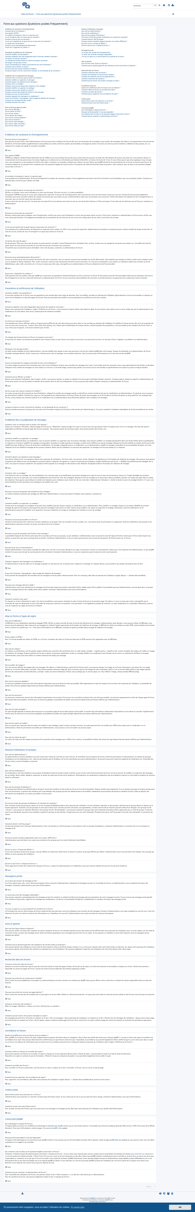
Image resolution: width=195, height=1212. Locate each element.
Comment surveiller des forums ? (92, 92)
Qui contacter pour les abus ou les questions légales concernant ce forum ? (105, 114)
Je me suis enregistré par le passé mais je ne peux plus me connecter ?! (28, 41)
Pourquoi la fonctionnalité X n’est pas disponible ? (97, 112)
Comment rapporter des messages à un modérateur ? (22, 96)
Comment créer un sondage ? (14, 84)
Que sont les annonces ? (13, 119)
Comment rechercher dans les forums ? (94, 72)
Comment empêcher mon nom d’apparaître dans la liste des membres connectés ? (31, 56)
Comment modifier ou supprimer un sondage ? (20, 88)
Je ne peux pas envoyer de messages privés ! (96, 52)
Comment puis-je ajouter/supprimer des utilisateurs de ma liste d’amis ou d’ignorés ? (108, 65)
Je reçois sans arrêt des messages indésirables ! (97, 54)
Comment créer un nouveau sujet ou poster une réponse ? (23, 78)
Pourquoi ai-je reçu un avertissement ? (17, 94)
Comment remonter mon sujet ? (15, 102)
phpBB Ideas (114, 1140)
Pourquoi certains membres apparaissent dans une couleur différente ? (104, 41)
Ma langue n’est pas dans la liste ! (16, 62)
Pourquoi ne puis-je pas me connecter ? (17, 39)
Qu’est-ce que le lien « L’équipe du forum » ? (95, 45)
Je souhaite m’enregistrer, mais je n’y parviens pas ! (22, 35)
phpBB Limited (63, 1126)
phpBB (126, 353)
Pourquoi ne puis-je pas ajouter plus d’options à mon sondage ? (25, 86)
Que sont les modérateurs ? (90, 33)
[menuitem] (164, 5)
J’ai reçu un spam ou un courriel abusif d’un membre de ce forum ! (102, 56)
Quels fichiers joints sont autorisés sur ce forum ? (97, 101)
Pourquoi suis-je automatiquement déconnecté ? (20, 45)
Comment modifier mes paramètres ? (17, 54)
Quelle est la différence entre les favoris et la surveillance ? (100, 88)
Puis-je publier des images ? (14, 115)
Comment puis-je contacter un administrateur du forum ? (99, 116)
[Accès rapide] (173, 14)
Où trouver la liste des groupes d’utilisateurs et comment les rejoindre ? (104, 37)
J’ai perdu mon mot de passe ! (15, 43)
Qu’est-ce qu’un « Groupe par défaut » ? (94, 43)
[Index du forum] (32, 5)
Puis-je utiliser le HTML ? (13, 111)
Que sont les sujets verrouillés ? (15, 123)
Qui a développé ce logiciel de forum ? (93, 110)
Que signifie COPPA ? (12, 33)
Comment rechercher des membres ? (93, 78)
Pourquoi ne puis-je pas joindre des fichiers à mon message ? (24, 92)
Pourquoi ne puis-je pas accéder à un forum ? (19, 90)
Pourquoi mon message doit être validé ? (18, 100)
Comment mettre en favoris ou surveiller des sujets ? (98, 90)
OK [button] (180, 1207)
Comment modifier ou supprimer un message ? (20, 80)
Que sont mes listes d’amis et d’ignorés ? (94, 63)
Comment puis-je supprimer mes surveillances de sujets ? (99, 94)
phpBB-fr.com (109, 1200)
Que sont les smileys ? (12, 113)
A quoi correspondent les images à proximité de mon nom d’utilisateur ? (28, 64)
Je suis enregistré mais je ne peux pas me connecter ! (22, 37)
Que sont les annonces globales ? (16, 117)
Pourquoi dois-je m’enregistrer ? (15, 31)
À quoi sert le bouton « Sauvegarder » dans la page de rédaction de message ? (30, 98)
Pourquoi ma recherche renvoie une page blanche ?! (98, 76)
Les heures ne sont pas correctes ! (16, 58)
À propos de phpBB (50, 1128)
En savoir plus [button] (77, 1207)
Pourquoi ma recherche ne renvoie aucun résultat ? (97, 74)
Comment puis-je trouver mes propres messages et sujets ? (100, 80)
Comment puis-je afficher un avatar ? (17, 67)
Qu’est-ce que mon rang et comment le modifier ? (21, 69)
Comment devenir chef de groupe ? (92, 39)
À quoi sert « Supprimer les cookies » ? (17, 47)
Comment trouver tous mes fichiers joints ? (95, 103)
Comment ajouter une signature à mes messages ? (21, 82)
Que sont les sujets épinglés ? (14, 121)
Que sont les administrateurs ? (91, 31)
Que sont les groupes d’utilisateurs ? (93, 35)
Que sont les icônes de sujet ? (14, 125)
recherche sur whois (141, 1154)
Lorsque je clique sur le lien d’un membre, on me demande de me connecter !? (33, 71)
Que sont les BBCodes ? (12, 109)
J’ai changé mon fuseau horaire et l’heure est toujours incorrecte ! (26, 60)
